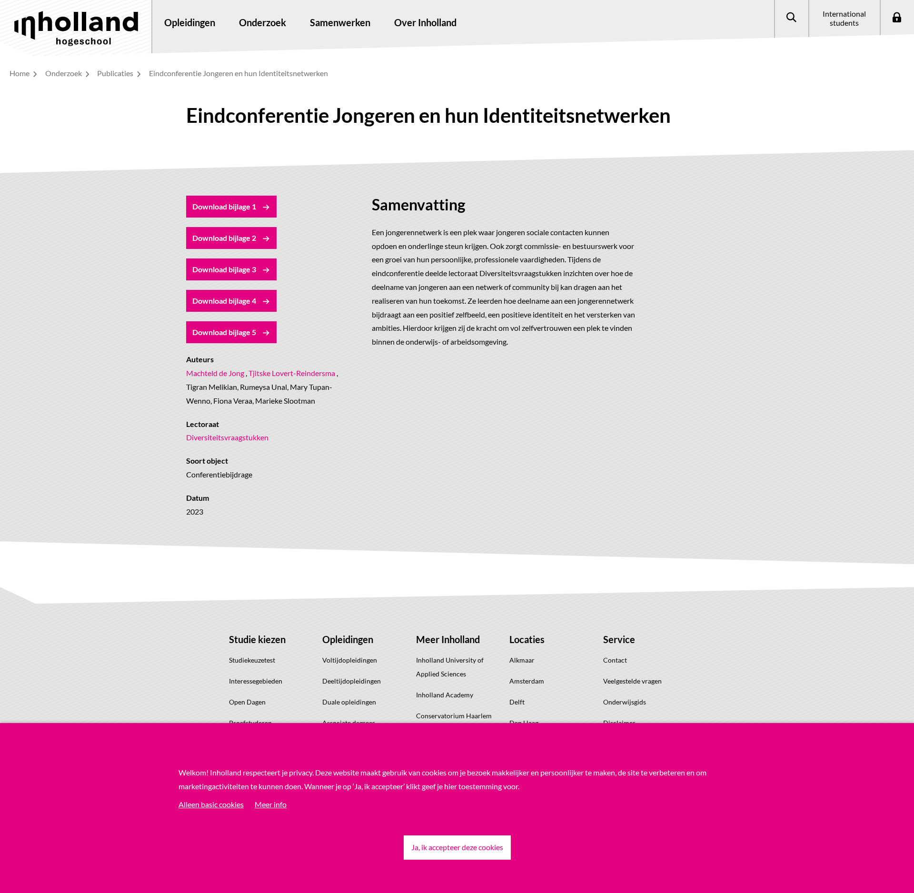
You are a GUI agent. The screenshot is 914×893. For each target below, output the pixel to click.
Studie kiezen (257, 639)
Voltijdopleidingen (349, 660)
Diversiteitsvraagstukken (227, 437)
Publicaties (116, 73)
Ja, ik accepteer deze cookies (457, 847)
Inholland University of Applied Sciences (450, 667)
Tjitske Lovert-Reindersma (291, 372)
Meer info (271, 804)
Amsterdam (526, 681)
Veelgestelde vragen (632, 681)
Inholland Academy (444, 695)
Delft (517, 702)
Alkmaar (522, 660)
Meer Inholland (448, 639)
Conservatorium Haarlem (454, 716)
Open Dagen (247, 702)
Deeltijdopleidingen (351, 681)
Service (619, 639)
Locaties (527, 639)
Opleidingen (347, 639)
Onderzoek (64, 73)
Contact (615, 660)
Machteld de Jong (215, 372)
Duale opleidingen (349, 702)
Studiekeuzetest (252, 660)
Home (20, 73)
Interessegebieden (255, 681)
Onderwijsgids (624, 702)
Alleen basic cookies (211, 804)
